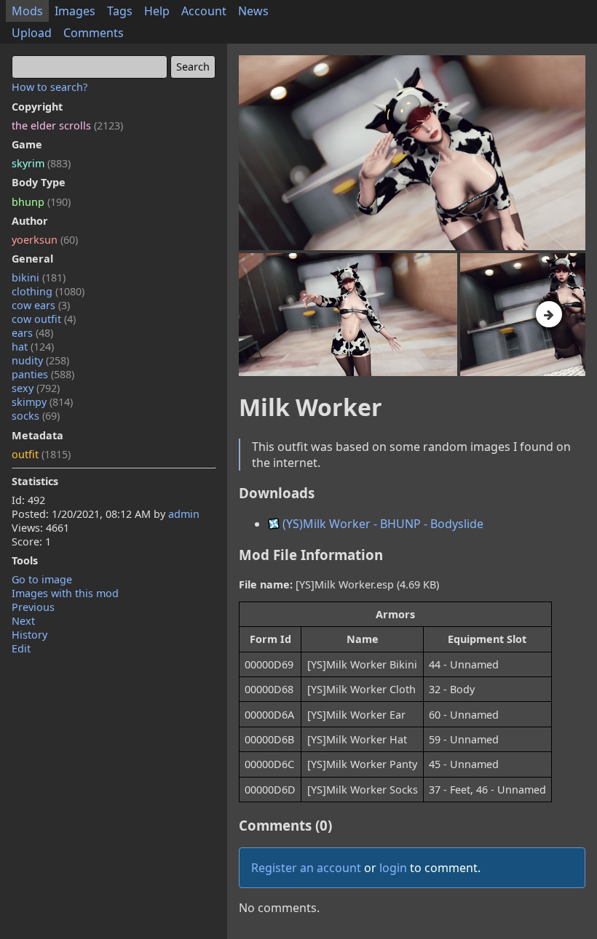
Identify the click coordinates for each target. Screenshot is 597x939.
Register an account (306, 868)
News (253, 11)
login (393, 868)
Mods (27, 11)
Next (23, 621)
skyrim (41, 163)
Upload (32, 33)
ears (32, 333)
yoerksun (45, 240)
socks (36, 416)
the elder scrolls (67, 125)
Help (157, 11)
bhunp (41, 202)
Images (75, 11)
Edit (21, 648)
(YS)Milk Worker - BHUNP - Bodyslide (381, 524)
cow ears (41, 305)
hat (33, 346)
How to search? (49, 87)
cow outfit (44, 319)
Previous (33, 607)
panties (43, 374)
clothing (48, 291)
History (29, 635)
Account (203, 11)
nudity (40, 360)
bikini (39, 277)
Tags (120, 11)
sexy (36, 388)
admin (183, 514)
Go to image (42, 579)
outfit (41, 454)
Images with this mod (65, 593)
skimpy (42, 402)
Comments (93, 33)
